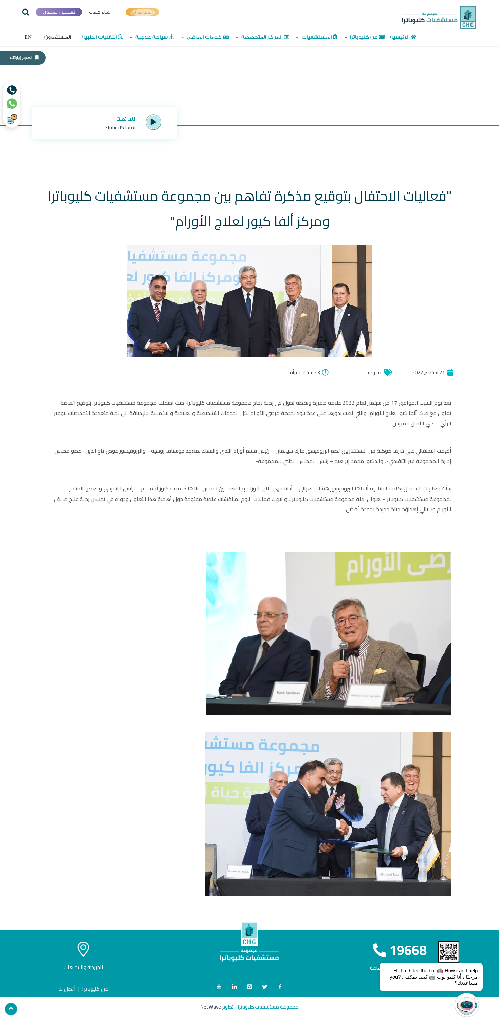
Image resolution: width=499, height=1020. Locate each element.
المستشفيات (316, 37)
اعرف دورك (142, 12)
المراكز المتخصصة (262, 37)
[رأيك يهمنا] (12, 119)
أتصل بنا (67, 989)
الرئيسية (400, 37)
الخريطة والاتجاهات (83, 967)
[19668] (12, 90)
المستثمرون (55, 37)
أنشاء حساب (100, 11)
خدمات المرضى (204, 37)
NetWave (211, 1007)
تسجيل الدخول (59, 12)
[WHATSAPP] (12, 103)
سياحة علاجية (151, 37)
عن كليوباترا (364, 37)
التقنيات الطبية (100, 37)
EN (28, 37)
